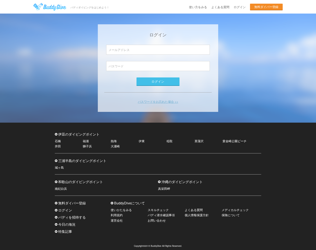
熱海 (114, 141)
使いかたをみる (121, 210)
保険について (231, 215)
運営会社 (117, 220)
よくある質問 (220, 7)
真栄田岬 (164, 188)
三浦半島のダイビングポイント (82, 160)
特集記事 (65, 231)
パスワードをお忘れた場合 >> (158, 101)
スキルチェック (158, 210)
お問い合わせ (157, 220)
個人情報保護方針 (197, 215)
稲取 (170, 141)
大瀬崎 (115, 146)
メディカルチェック (235, 210)
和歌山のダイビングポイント (80, 181)
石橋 (58, 141)
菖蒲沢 (199, 141)
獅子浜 (87, 146)
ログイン (240, 7)
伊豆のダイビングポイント (79, 134)
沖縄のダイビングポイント (182, 181)
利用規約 (117, 215)
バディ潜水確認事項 (161, 215)
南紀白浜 (61, 188)
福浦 (86, 141)
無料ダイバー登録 (266, 7)
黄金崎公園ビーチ (234, 141)
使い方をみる (198, 7)
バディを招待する (72, 217)
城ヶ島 (59, 167)
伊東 (142, 141)
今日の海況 (66, 224)
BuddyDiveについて (129, 203)
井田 (58, 146)
